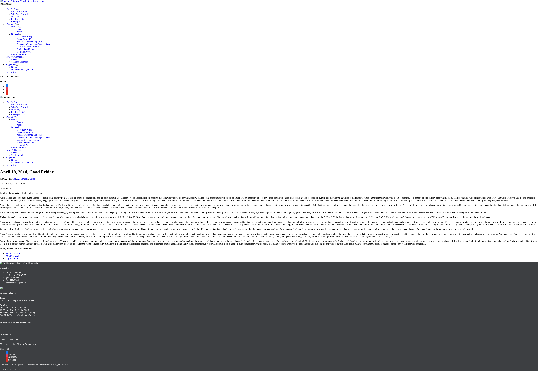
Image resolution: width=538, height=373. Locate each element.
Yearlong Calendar (19, 62)
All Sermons (22, 179)
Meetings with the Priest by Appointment (18, 344)
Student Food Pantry (26, 49)
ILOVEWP (15, 369)
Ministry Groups (18, 54)
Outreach (15, 34)
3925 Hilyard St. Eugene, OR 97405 (16, 273)
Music (19, 31)
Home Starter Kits (25, 39)
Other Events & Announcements (15, 322)
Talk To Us (11, 72)
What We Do (11, 24)
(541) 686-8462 (13, 277)
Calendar (15, 59)
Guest (32, 179)
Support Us (11, 64)
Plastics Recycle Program (28, 47)
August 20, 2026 (13, 253)
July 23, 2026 (12, 258)
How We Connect (14, 57)
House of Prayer (24, 52)
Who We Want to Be (20, 14)
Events (20, 29)
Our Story (15, 16)
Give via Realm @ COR (22, 69)
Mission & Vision (19, 11)
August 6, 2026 (12, 256)
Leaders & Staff (18, 19)
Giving (14, 67)
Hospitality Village (25, 36)
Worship (15, 26)
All (14, 179)
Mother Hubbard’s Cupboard (29, 41)
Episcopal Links (18, 21)
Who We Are (11, 9)
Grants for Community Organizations (33, 44)
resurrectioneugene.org (16, 283)
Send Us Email (12, 280)
